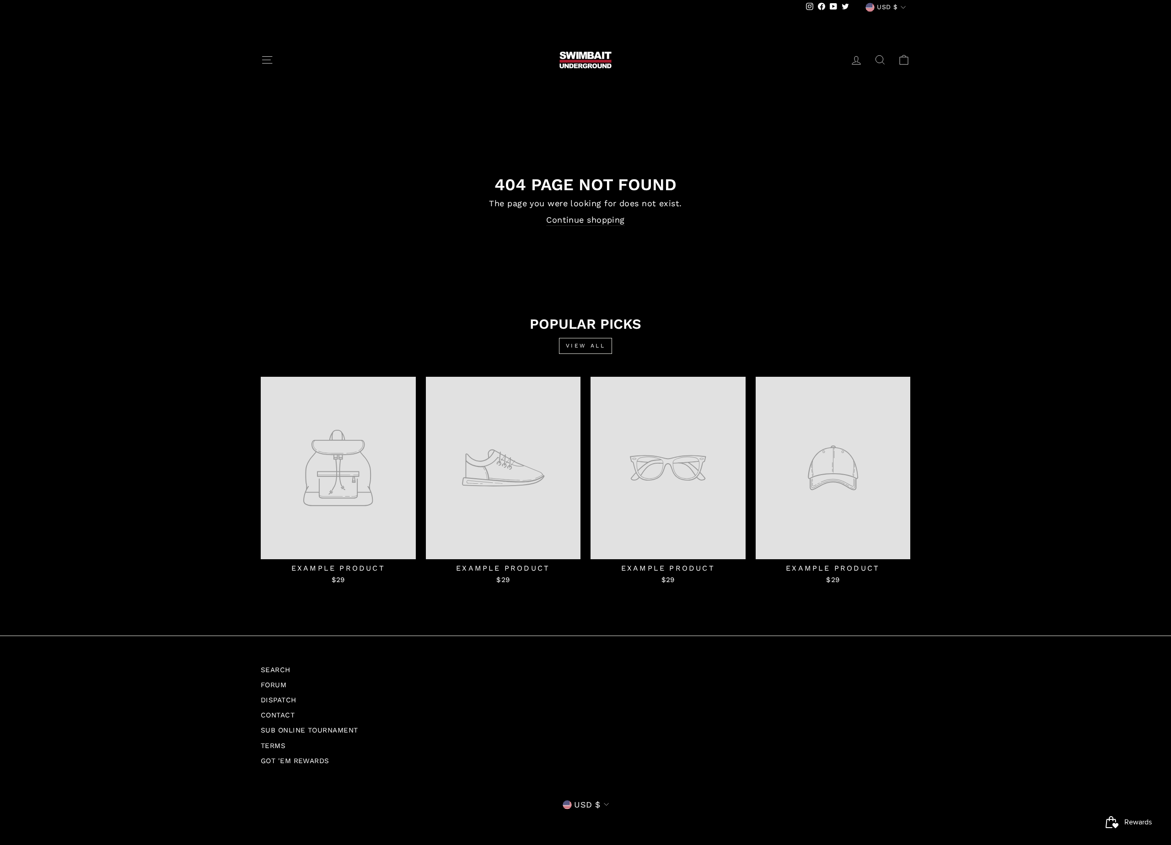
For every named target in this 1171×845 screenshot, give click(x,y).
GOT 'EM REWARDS (295, 761)
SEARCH (275, 670)
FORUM (273, 685)
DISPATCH (278, 700)
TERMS (273, 746)
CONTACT (278, 715)
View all (586, 345)
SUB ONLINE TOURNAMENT (309, 730)
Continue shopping (585, 220)
